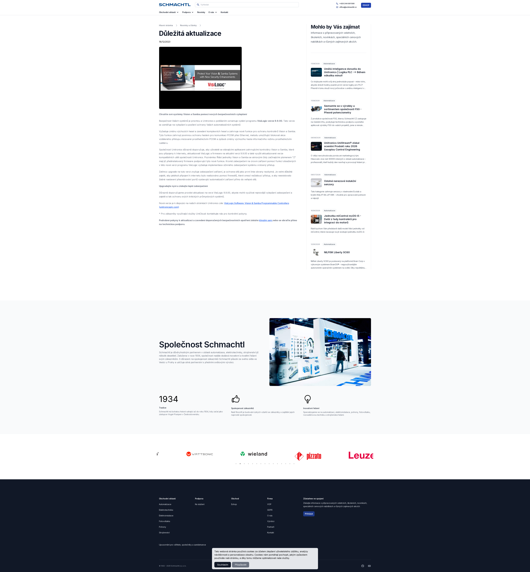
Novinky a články (188, 25)
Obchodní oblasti (167, 12)
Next (375, 456)
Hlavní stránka (166, 25)
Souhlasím (222, 564)
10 (273, 463)
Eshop (234, 504)
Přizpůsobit (240, 564)
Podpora (186, 12)
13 (285, 463)
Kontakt (270, 532)
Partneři (270, 527)
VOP (269, 504)
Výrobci (270, 521)
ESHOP (366, 5)
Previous (154, 456)
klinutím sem (266, 220)
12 (281, 463)
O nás (211, 12)
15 (294, 463)
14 (289, 463)
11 (277, 463)
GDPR (269, 510)
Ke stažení (199, 504)
